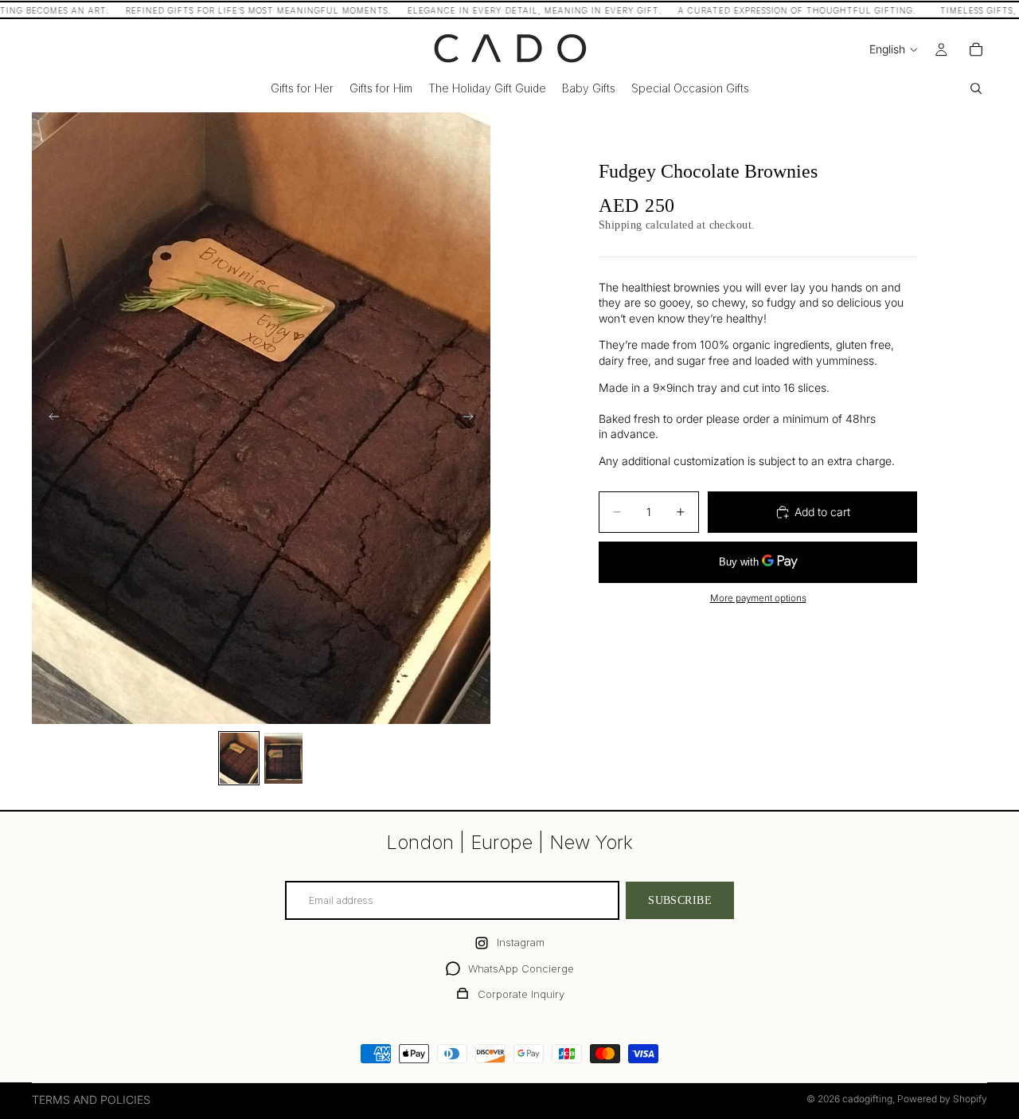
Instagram (521, 942)
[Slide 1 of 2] (239, 758)
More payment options (758, 598)
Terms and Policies (91, 1099)
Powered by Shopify (942, 1099)
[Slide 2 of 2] (283, 758)
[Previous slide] (49, 418)
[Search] (976, 88)
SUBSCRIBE (680, 900)
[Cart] (976, 49)
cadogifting (867, 1099)
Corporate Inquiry (521, 994)
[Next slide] (472, 418)
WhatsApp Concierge (521, 968)
